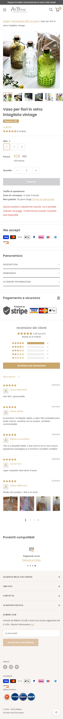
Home (6, 21)
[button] (10, 131)
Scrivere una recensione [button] (31, 365)
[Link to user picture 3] (43, 503)
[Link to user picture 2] (27, 503)
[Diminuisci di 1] (17, 170)
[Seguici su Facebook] (5, 667)
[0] (57, 10)
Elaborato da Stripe (31, 560)
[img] (9, 385)
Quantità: (7, 170)
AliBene (7, 127)
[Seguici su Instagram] (11, 667)
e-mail (19, 211)
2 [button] (30, 520)
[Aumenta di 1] (36, 170)
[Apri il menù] (4, 10)
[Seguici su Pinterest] (17, 667)
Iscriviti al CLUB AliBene (21, 642)
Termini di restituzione (42, 199)
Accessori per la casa (25, 21)
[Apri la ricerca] (51, 9)
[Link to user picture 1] (10, 503)
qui (32, 624)
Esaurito (31, 181)
